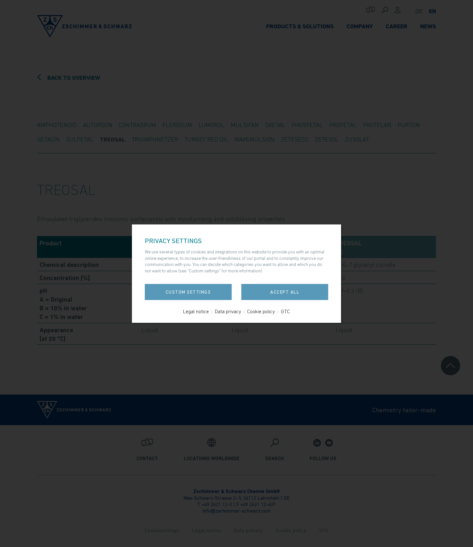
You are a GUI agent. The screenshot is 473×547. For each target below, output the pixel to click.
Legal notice (196, 311)
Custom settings (188, 292)
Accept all (284, 292)
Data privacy (228, 311)
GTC (285, 311)
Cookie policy (261, 311)
